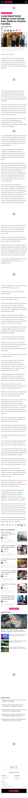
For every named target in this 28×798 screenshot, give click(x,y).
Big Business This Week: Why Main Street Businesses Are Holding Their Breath (13, 715)
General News (6, 13)
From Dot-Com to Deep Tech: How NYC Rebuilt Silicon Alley (8, 572)
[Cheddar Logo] (8, 2)
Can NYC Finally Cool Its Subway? (8, 559)
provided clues (10, 237)
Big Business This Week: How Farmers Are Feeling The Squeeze (14, 700)
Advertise (17, 777)
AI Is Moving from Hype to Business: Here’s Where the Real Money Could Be (18, 635)
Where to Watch (4, 777)
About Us (3, 778)
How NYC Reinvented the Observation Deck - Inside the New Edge (8, 597)
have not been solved (21, 480)
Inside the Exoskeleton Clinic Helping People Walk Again (8, 547)
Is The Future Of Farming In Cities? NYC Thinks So (8, 534)
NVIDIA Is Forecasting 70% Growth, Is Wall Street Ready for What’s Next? (17, 641)
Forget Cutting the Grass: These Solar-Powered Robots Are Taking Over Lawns (17, 648)
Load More (14, 608)
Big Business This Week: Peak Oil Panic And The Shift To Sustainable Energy (14, 710)
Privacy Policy (4, 783)
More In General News (8, 529)
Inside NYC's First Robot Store (8, 585)
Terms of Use (4, 784)
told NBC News (15, 287)
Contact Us (17, 778)
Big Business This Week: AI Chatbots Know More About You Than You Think (14, 720)
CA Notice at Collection (6, 786)
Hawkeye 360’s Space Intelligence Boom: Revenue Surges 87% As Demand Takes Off (13, 630)
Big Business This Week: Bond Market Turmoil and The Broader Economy (12, 705)
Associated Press (7, 26)
